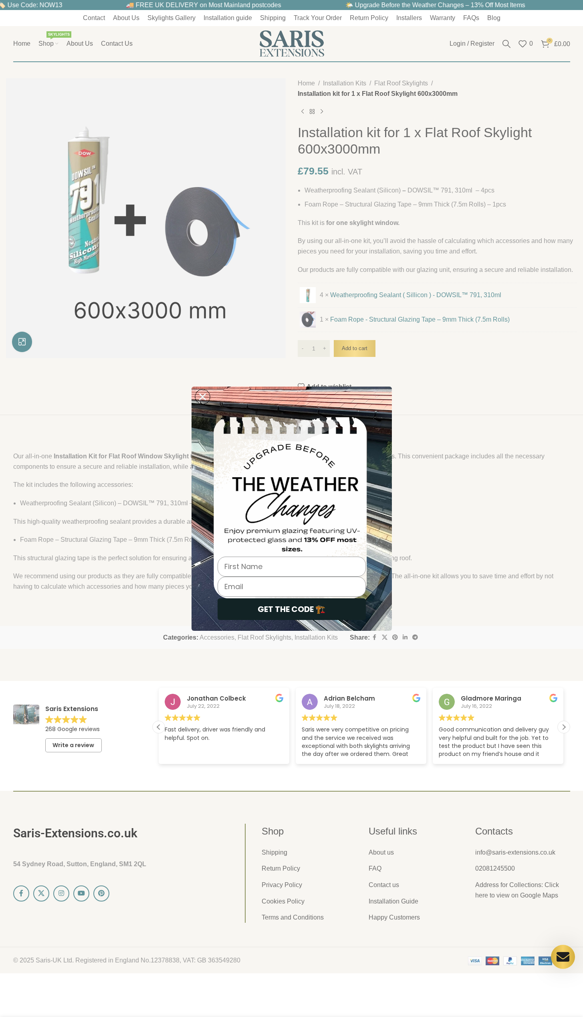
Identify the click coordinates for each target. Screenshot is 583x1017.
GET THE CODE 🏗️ (291, 609)
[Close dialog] (203, 397)
